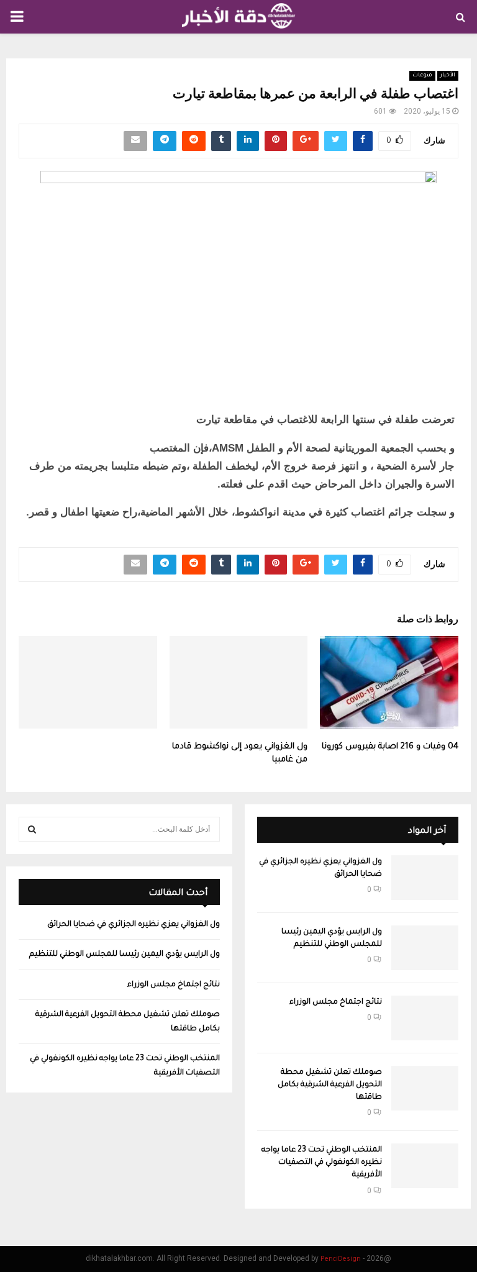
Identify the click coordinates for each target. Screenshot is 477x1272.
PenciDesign (340, 1259)
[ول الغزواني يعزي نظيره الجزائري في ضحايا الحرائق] (424, 877)
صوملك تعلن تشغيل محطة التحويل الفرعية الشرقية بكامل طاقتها (330, 1085)
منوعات (422, 76)
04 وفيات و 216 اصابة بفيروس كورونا (390, 747)
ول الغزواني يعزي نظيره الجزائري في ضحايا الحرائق (133, 924)
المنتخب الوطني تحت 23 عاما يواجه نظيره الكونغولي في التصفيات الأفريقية (321, 1162)
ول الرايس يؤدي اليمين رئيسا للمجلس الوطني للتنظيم (124, 954)
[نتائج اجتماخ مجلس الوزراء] (424, 1018)
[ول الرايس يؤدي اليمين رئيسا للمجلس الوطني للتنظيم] (424, 947)
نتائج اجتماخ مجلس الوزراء (335, 1002)
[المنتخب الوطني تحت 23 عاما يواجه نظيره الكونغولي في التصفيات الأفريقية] (424, 1165)
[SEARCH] (32, 829)
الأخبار (447, 76)
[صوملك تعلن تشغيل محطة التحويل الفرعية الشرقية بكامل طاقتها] (424, 1088)
